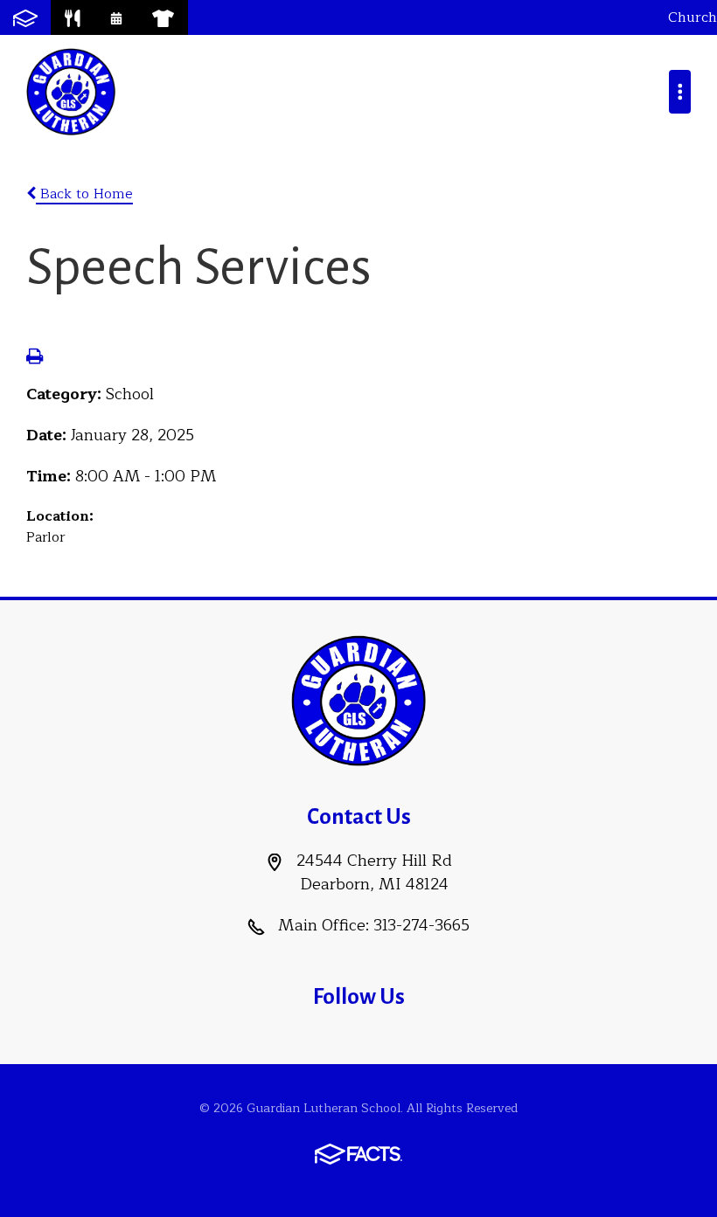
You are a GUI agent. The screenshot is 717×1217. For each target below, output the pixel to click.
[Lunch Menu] (72, 17)
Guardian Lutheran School (70, 91)
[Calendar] (116, 17)
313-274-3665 (421, 925)
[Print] (34, 358)
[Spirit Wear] (163, 17)
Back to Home (84, 194)
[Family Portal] (25, 17)
